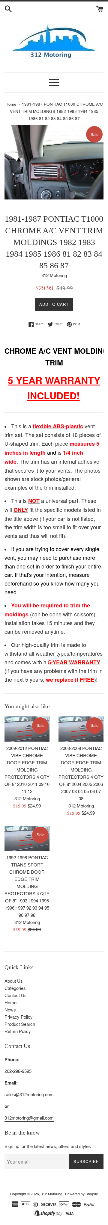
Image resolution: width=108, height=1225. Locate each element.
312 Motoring (52, 1193)
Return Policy (17, 1031)
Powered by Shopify (81, 1193)
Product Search (19, 1024)
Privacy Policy (18, 1017)
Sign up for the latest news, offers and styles (47, 1146)
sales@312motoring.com (29, 1094)
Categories (15, 988)
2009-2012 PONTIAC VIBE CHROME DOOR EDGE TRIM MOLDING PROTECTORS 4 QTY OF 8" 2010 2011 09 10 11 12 (27, 769)
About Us (13, 981)
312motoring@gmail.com (29, 1117)
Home (10, 1002)
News (10, 1009)
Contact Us (15, 995)
